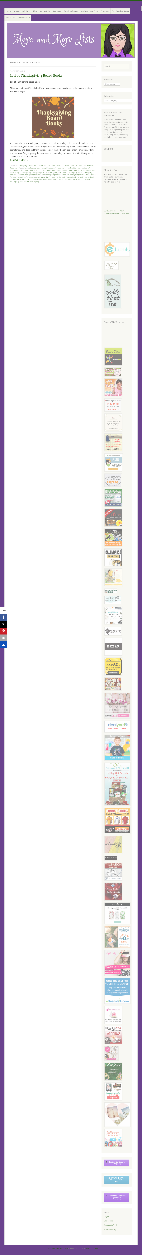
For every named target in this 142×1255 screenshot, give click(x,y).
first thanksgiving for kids (30, 170)
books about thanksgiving (74, 168)
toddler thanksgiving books (47, 179)
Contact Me (45, 11)
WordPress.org (110, 1229)
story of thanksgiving (23, 172)
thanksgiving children (77, 175)
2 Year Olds (41, 165)
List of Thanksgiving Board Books (36, 75)
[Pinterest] (3, 631)
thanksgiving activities (39, 172)
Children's (78, 165)
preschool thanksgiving (68, 170)
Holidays (90, 165)
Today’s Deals (24, 17)
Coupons (57, 11)
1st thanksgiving (30, 168)
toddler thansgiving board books (70, 179)
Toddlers (13, 168)
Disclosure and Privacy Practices (94, 11)
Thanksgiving (22, 165)
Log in (106, 1216)
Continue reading (19, 160)
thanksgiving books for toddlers (57, 175)
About (17, 11)
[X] (3, 624)
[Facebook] (3, 617)
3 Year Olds (50, 165)
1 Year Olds (32, 165)
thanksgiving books (75, 172)
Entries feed (108, 1221)
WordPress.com (92, 1248)
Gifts (84, 165)
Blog (35, 11)
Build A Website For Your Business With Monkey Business (116, 212)
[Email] (3, 637)
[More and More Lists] (71, 40)
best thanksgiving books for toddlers (50, 168)
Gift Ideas (10, 17)
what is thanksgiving (31, 182)
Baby (67, 165)
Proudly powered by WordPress (56, 1248)
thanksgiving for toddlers (48, 177)
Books (71, 165)
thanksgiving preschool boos (25, 179)
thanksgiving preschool (67, 177)
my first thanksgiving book (49, 170)
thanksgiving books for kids (35, 175)
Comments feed (110, 1225)
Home (8, 11)
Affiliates (26, 11)
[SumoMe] (3, 644)
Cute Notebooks (71, 11)
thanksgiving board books (57, 172)
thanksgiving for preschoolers (28, 177)
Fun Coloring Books (120, 11)
